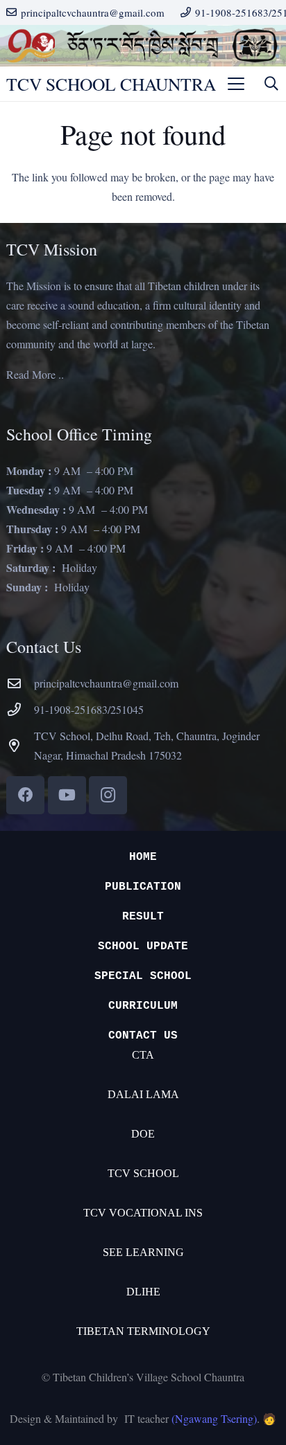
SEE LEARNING (143, 1252)
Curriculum (143, 1006)
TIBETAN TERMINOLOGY (143, 1331)
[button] (236, 83)
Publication (143, 887)
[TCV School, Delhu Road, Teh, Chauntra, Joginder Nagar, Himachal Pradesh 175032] (20, 745)
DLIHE (143, 1292)
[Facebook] (25, 795)
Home (143, 857)
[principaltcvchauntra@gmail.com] (20, 683)
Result (143, 916)
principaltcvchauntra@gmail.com (106, 683)
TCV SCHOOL (143, 1173)
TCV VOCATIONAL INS (143, 1213)
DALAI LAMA (143, 1094)
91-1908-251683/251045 (89, 709)
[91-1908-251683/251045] (20, 709)
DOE (143, 1134)
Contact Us (143, 1036)
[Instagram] (108, 795)
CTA (143, 1055)
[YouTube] (67, 795)
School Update (143, 946)
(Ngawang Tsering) (214, 1418)
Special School (143, 976)
